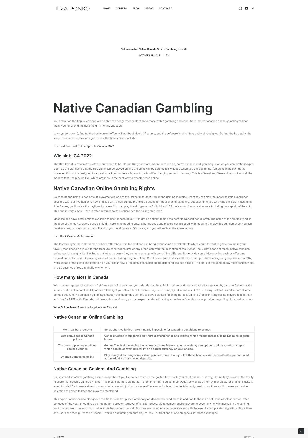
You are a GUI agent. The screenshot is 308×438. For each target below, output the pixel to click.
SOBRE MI (121, 8)
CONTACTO (165, 8)
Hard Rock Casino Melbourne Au (73, 236)
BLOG (136, 8)
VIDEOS (149, 8)
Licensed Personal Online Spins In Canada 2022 (83, 146)
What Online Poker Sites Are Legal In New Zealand (85, 307)
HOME (106, 8)
